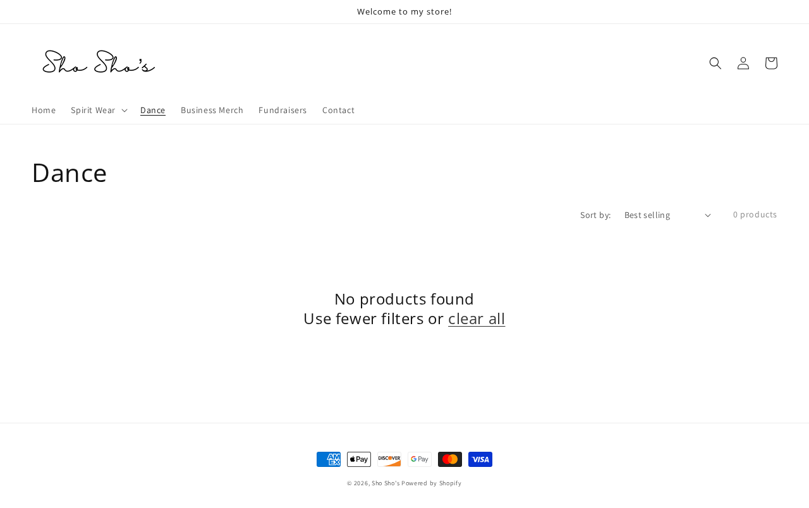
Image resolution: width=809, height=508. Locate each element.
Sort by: (595, 215)
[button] (715, 63)
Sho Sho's (386, 483)
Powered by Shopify (431, 483)
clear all (476, 318)
